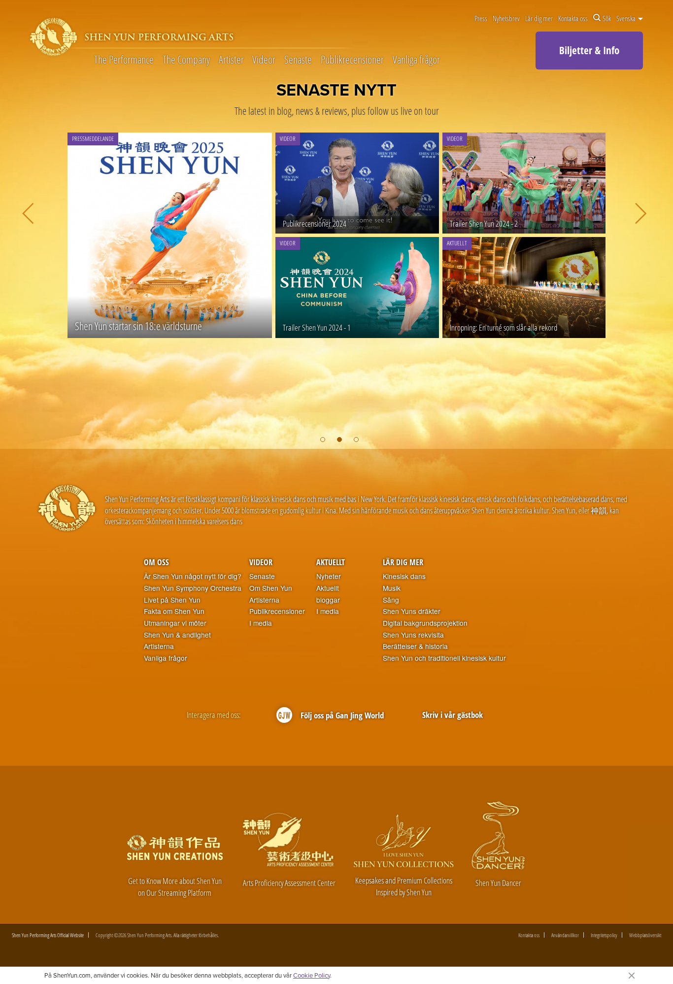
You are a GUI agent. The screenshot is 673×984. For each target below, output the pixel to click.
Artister (231, 60)
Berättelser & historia (415, 646)
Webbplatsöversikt (645, 935)
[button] (322, 439)
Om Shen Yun (270, 588)
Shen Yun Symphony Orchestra (192, 588)
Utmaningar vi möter (175, 623)
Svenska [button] (626, 18)
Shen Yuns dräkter (411, 611)
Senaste (298, 60)
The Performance (124, 60)
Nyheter (328, 576)
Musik (392, 588)
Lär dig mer (539, 18)
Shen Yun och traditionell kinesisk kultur (444, 658)
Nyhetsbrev (506, 18)
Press (480, 18)
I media (260, 623)
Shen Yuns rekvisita (413, 635)
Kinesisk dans (404, 576)
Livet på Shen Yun (172, 600)
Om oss (156, 562)
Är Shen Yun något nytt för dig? (192, 576)
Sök (607, 18)
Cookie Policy (311, 975)
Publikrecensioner (352, 60)
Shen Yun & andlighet (177, 635)
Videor (263, 60)
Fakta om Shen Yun (174, 611)
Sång (391, 600)
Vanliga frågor (416, 60)
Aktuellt (330, 562)
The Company (186, 60)
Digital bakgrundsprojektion (425, 623)
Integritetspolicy (604, 935)
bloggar (328, 600)
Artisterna (159, 646)
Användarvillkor (565, 935)
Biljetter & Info (589, 50)
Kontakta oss (573, 18)
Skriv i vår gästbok (452, 714)
